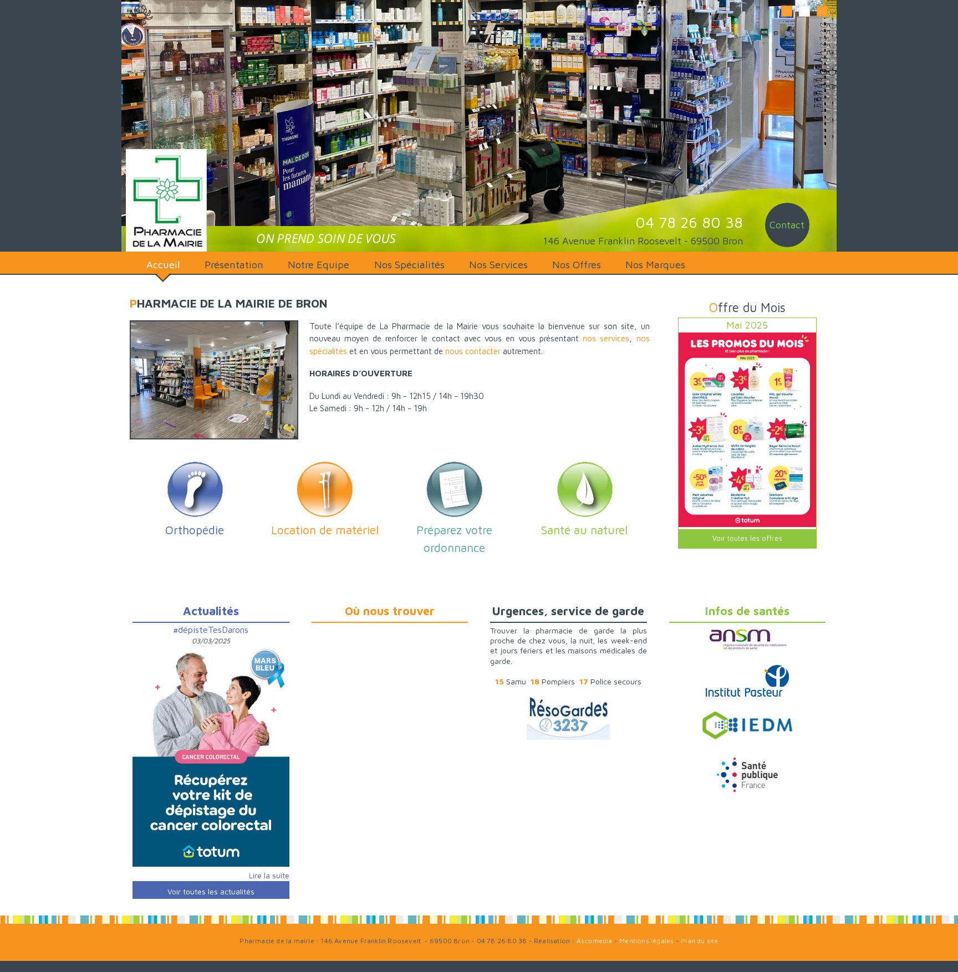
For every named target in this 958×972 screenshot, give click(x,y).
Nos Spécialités (409, 264)
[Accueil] (164, 200)
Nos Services (498, 264)
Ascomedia (595, 941)
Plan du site (699, 941)
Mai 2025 (747, 325)
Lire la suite (269, 875)
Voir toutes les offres (747, 538)
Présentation (234, 264)
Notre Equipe (318, 264)
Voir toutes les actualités (210, 891)
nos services (606, 338)
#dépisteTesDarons (210, 630)
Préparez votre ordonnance (454, 538)
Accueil (163, 264)
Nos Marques (655, 264)
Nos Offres (576, 264)
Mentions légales (646, 941)
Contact (787, 225)
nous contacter (473, 351)
